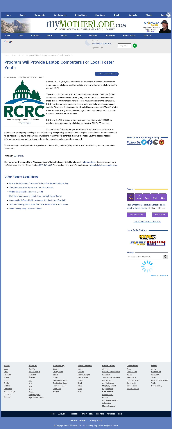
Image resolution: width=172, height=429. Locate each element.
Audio (153, 369)
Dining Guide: (108, 365)
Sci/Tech (7, 394)
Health (117, 15)
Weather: (33, 365)
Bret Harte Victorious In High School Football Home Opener (35, 196)
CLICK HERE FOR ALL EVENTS (147, 222)
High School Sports (36, 398)
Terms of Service (77, 420)
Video (153, 377)
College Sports (34, 395)
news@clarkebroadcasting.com (103, 165)
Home (52, 414)
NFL (30, 381)
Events (55, 369)
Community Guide (60, 380)
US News (35, 35)
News (8, 15)
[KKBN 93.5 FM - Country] (156, 242)
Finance (105, 398)
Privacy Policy (87, 414)
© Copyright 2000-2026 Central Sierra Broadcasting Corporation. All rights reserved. (86, 426)
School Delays (129, 35)
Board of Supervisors (159, 380)
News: (7, 365)
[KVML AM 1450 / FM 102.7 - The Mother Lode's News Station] (148, 236)
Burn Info (107, 44)
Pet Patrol (57, 389)
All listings (106, 369)
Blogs (55, 377)
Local (7, 35)
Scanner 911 (156, 372)
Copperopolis (107, 389)
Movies (80, 369)
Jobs (129, 369)
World (49, 35)
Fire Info (56, 391)
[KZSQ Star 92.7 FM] (137, 242)
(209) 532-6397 (45, 165)
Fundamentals (107, 395)
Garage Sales (132, 386)
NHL (30, 389)
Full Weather (97, 44)
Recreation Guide (60, 386)
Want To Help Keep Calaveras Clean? (25, 209)
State (20, 35)
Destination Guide (60, 383)
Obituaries (110, 35)
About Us (62, 414)
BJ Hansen (18, 156)
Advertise (111, 414)
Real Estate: (107, 391)
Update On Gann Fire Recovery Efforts (26, 192)
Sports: (32, 377)
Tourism (147, 35)
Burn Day (32, 369)
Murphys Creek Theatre (137, 208)
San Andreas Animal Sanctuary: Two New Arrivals (31, 187)
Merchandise (132, 372)
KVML (80, 383)
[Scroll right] (169, 15)
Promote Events (133, 380)
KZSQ (80, 386)
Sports (22, 15)
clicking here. (89, 162)
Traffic (78, 35)
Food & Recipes (84, 375)
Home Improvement (110, 400)
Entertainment (60, 15)
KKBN (80, 389)
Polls (80, 391)
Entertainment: (85, 365)
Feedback (74, 414)
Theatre (81, 372)
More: (154, 365)
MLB (30, 383)
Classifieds (165, 15)
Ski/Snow (32, 375)
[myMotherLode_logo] (86, 25)
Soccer (31, 392)
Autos (129, 375)
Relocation (106, 403)
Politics (7, 386)
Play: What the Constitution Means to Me (146, 205)
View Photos (26, 123)
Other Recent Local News (21, 176)
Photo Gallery (156, 386)
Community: (58, 365)
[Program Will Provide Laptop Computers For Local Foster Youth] (24, 116)
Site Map (100, 414)
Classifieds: (132, 365)
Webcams (93, 35)
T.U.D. (153, 383)
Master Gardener (108, 406)
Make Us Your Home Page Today (143, 137)
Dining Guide (81, 15)
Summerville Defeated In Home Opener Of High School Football (37, 200)
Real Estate (100, 15)
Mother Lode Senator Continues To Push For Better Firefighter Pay (38, 183)
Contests (133, 15)
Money (63, 35)
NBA (30, 386)
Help (120, 414)
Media (149, 15)
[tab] (131, 197)
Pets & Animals (133, 389)
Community (39, 15)
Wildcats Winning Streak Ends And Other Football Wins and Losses (38, 204)
